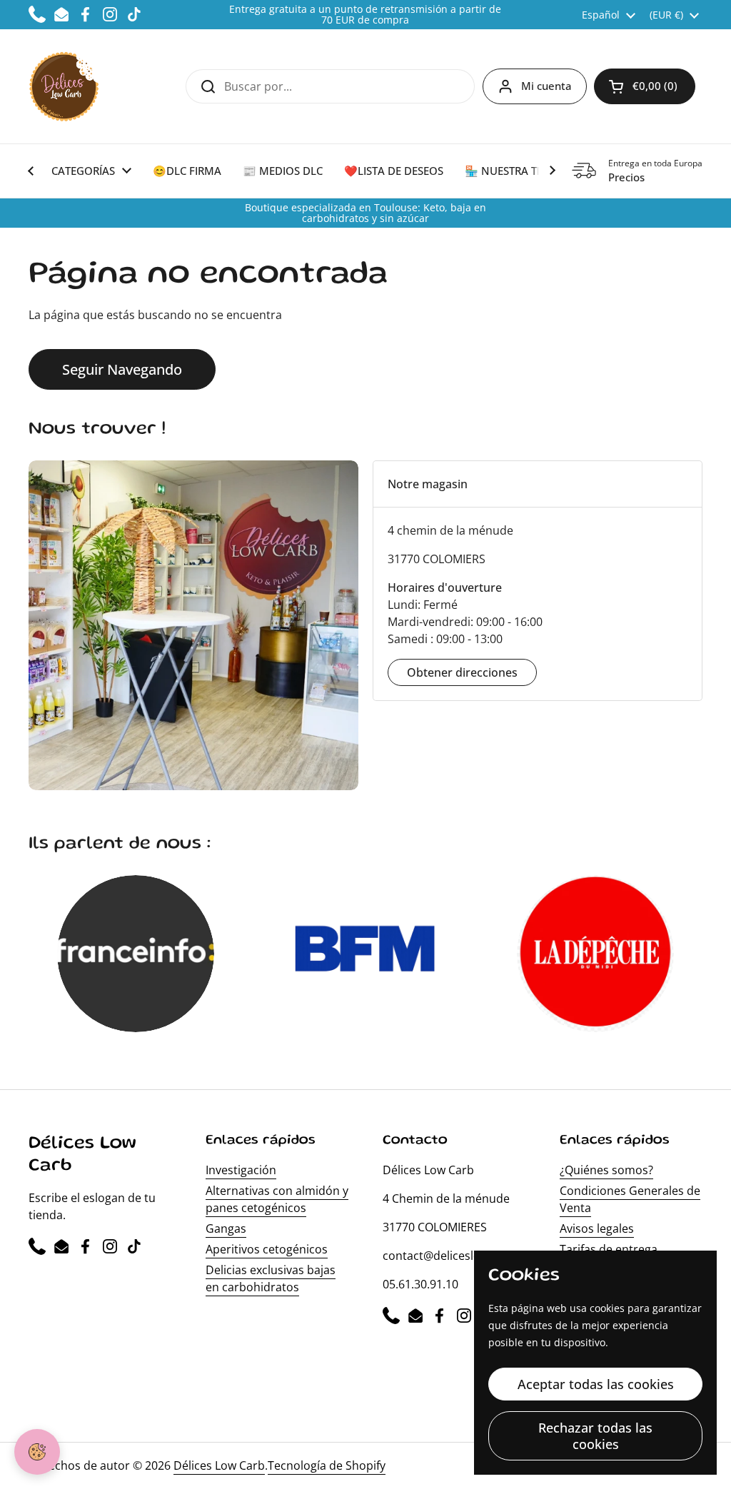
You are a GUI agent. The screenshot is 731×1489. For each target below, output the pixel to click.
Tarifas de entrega (608, 1249)
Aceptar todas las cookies (596, 1384)
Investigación (241, 1170)
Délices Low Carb (219, 1465)
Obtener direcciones (462, 672)
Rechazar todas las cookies (595, 1436)
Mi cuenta (546, 86)
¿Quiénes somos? (606, 1170)
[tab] (537, 484)
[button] (644, 86)
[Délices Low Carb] (64, 86)
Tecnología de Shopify (326, 1465)
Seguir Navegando (122, 369)
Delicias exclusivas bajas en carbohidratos (271, 1278)
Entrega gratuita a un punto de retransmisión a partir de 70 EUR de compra (365, 15)
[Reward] (37, 1452)
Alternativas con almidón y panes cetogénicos (277, 1199)
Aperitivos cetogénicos (267, 1249)
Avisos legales (597, 1228)
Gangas (226, 1228)
